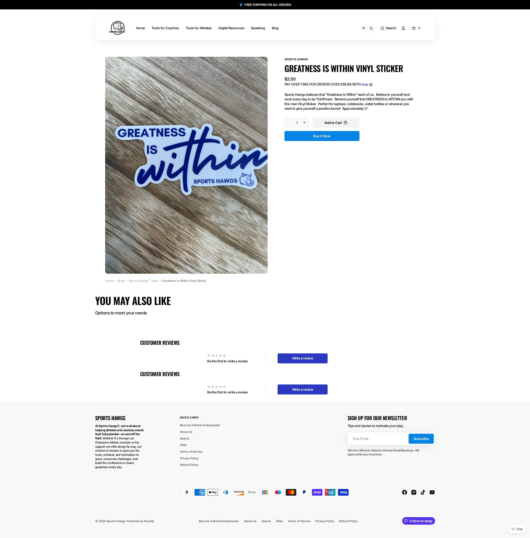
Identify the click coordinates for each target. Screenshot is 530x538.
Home (109, 280)
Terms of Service (191, 451)
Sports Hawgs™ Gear (143, 280)
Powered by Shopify (140, 521)
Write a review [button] (302, 358)
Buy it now (321, 136)
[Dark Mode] (367, 28)
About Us (186, 431)
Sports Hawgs (115, 521)
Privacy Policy (189, 458)
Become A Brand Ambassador (200, 425)
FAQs (183, 445)
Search (184, 438)
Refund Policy (189, 464)
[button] (388, 28)
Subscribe (421, 439)
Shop (121, 280)
